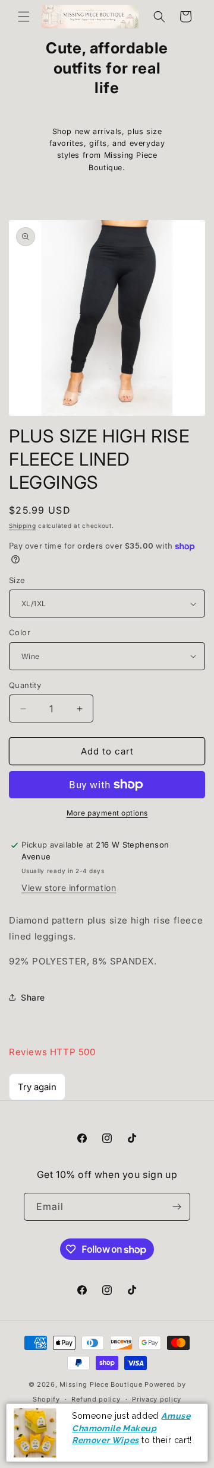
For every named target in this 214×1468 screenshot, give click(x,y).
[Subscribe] (176, 1207)
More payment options (107, 812)
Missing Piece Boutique (100, 1384)
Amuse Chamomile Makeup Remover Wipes (131, 1428)
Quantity (25, 685)
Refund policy (95, 1399)
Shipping (22, 525)
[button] (24, 17)
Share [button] (33, 997)
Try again (37, 1087)
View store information (68, 888)
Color (19, 632)
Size (17, 580)
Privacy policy (156, 1399)
